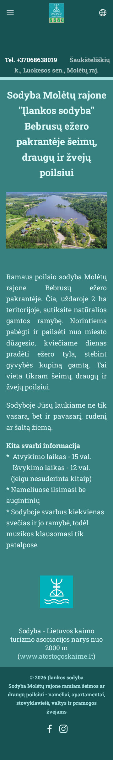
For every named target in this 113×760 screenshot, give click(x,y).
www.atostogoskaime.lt (56, 656)
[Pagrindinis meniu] (10, 12)
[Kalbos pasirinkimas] (102, 12)
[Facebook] (49, 728)
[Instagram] (63, 728)
